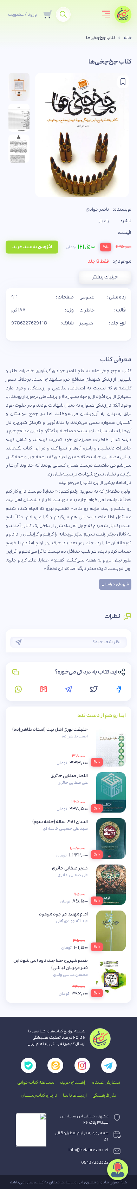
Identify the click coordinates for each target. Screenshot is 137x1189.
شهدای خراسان (115, 584)
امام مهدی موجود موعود (63, 914)
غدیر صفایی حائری (70, 868)
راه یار (104, 221)
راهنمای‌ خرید (73, 1082)
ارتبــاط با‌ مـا (75, 1095)
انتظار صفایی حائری (69, 776)
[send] (18, 642)
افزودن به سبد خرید (32, 247)
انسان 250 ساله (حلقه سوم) (60, 822)
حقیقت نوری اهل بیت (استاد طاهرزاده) (50, 729)
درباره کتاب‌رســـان (39, 1095)
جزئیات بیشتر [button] (105, 277)
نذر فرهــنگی (104, 1095)
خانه (128, 38)
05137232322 (95, 1162)
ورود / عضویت (22, 14)
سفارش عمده (106, 1082)
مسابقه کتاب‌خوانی (35, 1082)
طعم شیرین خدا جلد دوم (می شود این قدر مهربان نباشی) (50, 964)
